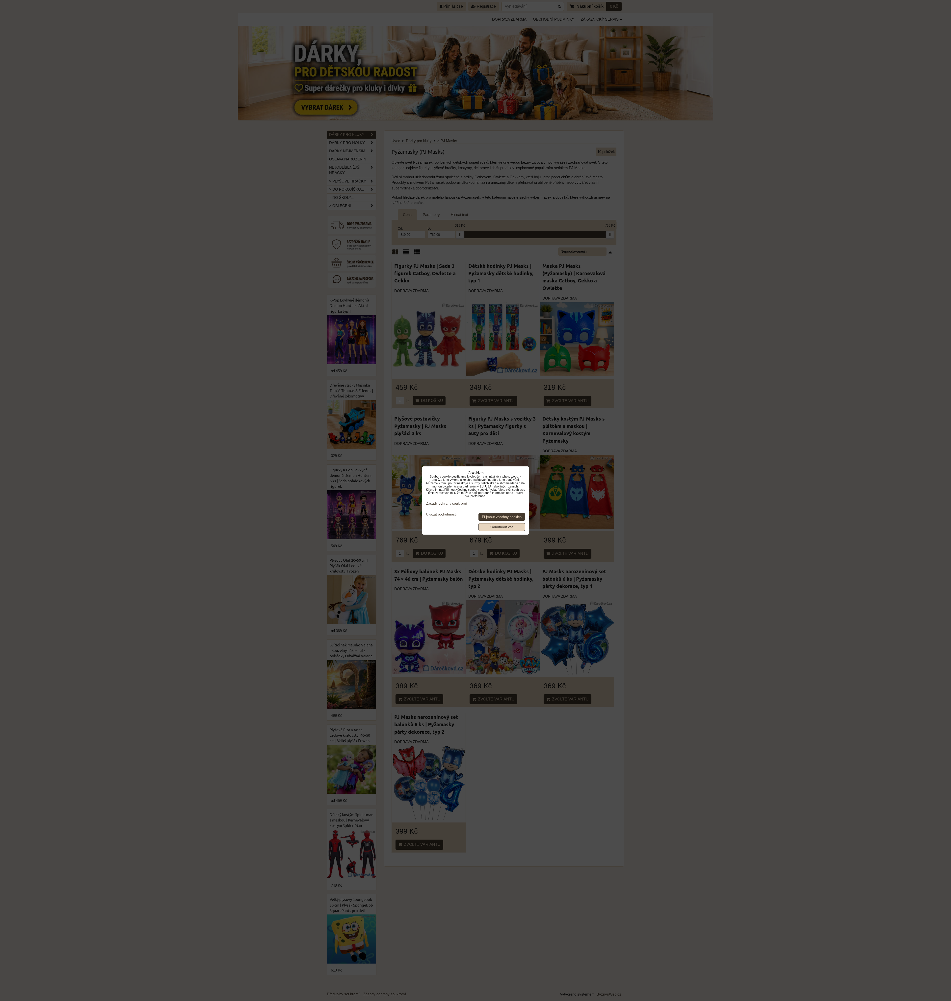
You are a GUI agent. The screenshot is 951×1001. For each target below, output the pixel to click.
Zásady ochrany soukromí (446, 503)
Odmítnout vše (501, 527)
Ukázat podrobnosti (441, 514)
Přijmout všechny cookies (502, 517)
